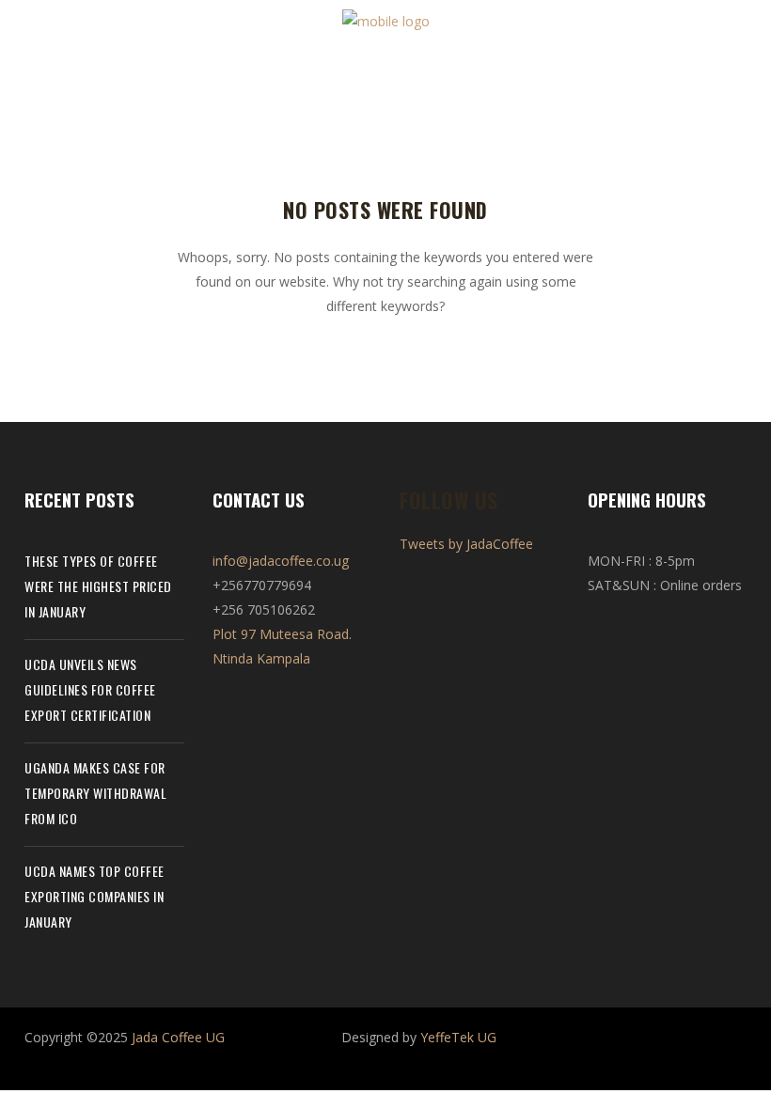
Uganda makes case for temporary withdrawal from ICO (95, 793)
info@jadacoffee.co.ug (280, 561)
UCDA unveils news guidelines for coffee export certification (90, 689)
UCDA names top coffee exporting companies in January (94, 896)
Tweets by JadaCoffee (466, 544)
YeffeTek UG (458, 1037)
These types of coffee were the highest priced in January (98, 586)
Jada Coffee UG (178, 1037)
